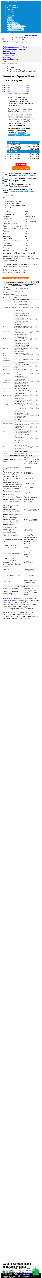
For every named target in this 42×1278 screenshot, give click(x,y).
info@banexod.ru (32, 35)
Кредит (9, 18)
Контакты (10, 10)
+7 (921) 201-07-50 (19, 42)
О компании (11, 5)
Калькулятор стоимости (16, 26)
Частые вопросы (13, 24)
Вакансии (10, 20)
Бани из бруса (13, 69)
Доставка (10, 14)
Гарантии (10, 16)
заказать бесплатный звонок (21, 191)
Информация (12, 22)
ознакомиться (28, 1273)
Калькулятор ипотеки (15, 28)
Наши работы (12, 7)
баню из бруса (9, 601)
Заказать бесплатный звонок (15, 278)
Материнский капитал (15, 30)
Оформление (12, 12)
